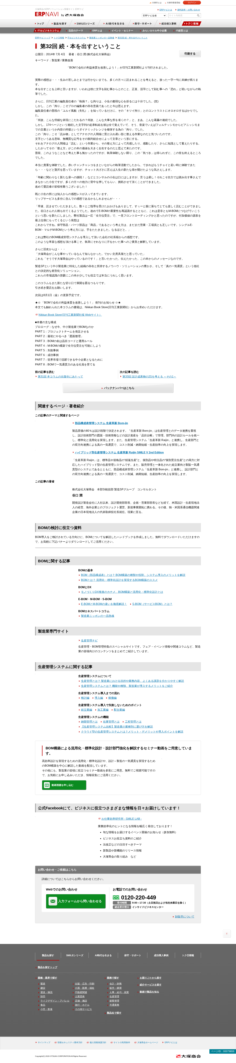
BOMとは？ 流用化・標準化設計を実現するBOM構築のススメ (119, 580)
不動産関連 (81, 992)
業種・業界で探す (47, 977)
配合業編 (119, 709)
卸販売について (184, 916)
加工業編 (102, 709)
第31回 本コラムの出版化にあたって (60, 376)
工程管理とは (133, 721)
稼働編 (112, 697)
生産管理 (114, 996)
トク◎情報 (188, 955)
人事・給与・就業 (119, 992)
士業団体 (80, 996)
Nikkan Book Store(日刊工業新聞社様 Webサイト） (70, 314)
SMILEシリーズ (74, 955)
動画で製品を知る (149, 991)
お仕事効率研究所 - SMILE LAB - (121, 818)
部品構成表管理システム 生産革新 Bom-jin (101, 423)
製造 (42, 983)
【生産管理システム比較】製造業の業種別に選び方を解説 (117, 726)
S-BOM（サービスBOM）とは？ (152, 603)
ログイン (192, 2)
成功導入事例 (161, 955)
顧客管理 (114, 1000)
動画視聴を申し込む (62, 785)
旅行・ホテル (82, 1004)
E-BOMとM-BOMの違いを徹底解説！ (104, 603)
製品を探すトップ (47, 967)
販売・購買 (116, 988)
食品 (42, 1004)
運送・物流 (46, 992)
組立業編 (86, 709)
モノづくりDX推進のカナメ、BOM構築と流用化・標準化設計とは (122, 591)
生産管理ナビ (89, 640)
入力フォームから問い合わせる (80, 901)
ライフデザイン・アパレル (54, 1000)
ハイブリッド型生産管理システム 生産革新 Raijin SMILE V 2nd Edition (119, 452)
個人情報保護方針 (98, 1042)
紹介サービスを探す (151, 984)
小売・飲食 (46, 1009)
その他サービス (83, 1009)
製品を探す (48, 955)
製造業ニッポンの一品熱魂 (97, 615)
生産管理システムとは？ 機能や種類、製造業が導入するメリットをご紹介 (127, 685)
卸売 (42, 996)
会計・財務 (116, 983)
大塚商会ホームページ (147, 1042)
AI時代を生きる (103, 955)
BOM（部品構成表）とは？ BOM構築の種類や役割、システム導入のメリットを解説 (133, 575)
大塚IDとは (157, 3)
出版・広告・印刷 (84, 983)
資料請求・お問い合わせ (188, 10)
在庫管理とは (111, 721)
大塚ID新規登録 (173, 3)
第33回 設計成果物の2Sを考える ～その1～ (149, 376)
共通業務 (114, 1004)
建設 (42, 988)
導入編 (99, 697)
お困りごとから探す (151, 977)
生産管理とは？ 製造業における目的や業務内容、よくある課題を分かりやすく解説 (132, 680)
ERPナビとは (165, 10)
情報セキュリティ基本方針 (70, 1042)
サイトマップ (44, 1042)
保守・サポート (132, 955)
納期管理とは (89, 721)
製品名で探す (114, 1012)
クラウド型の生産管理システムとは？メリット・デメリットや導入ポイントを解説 (132, 731)
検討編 (85, 697)
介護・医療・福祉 (84, 988)
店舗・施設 (81, 1000)
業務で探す (113, 977)
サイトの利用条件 (122, 1042)
